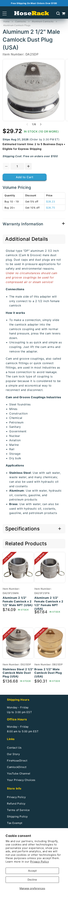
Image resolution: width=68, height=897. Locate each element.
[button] (4, 13)
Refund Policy (16, 803)
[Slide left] (27, 124)
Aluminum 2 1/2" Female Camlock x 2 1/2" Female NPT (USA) (48, 603)
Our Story (13, 754)
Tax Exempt (14, 823)
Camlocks (20, 21)
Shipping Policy (17, 816)
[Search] (58, 13)
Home (6, 21)
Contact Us (14, 747)
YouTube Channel (18, 773)
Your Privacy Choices (21, 780)
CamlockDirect (17, 767)
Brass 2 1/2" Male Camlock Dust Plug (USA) (48, 672)
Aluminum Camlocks (43, 21)
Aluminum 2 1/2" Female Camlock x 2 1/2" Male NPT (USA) (18, 601)
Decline (32, 879)
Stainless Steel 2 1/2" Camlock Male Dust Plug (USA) (18, 672)
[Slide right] (41, 124)
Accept (32, 870)
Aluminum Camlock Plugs (16, 25)
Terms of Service (18, 810)
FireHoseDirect (17, 760)
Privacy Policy (39, 861)
